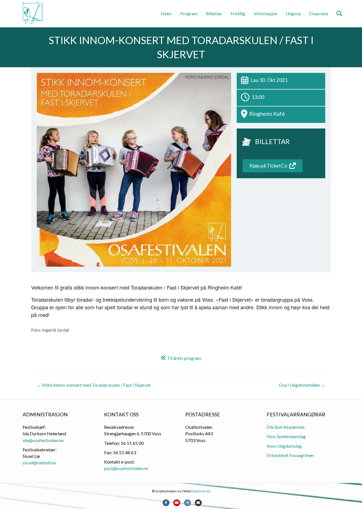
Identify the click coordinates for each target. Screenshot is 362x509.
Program (188, 13)
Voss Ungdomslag (284, 446)
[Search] (335, 13)
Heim (166, 13)
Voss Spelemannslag (286, 436)
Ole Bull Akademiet (286, 427)
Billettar (214, 13)
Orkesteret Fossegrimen (290, 455)
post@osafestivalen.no (126, 468)
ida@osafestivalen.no (43, 440)
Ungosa (293, 13)
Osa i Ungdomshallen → (302, 385)
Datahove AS (200, 491)
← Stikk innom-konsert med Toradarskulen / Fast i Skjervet (94, 385)
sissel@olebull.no (39, 462)
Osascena (318, 13)
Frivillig (237, 13)
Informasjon (265, 13)
